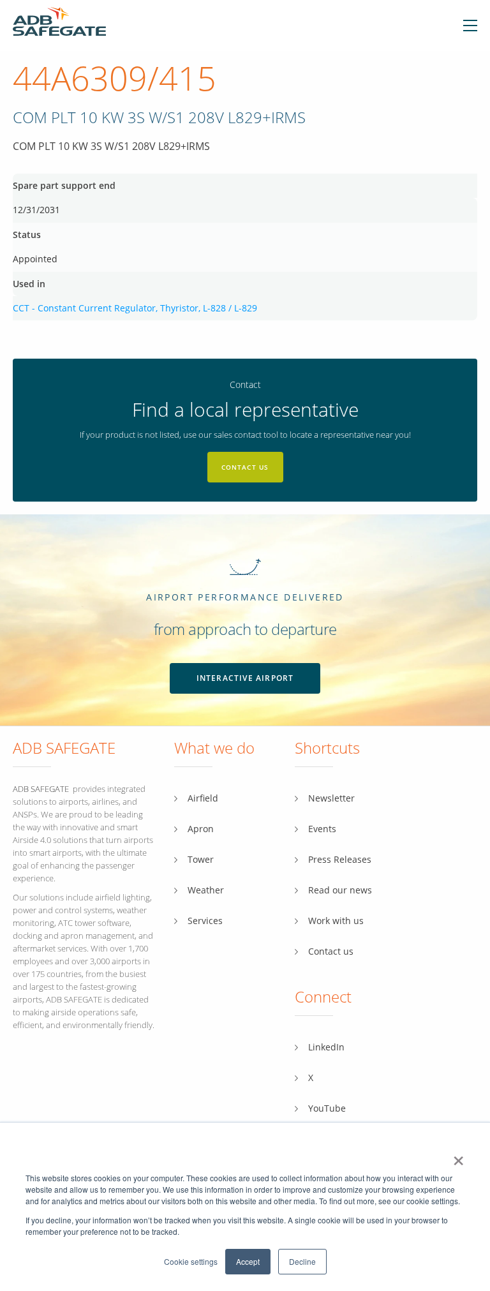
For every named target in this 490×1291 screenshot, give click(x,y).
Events (322, 829)
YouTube (327, 1108)
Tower (201, 859)
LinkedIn (326, 1047)
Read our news (340, 890)
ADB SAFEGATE (41, 789)
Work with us (336, 920)
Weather (206, 890)
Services (205, 920)
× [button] (458, 1156)
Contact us (245, 467)
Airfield (203, 798)
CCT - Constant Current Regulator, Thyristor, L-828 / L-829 (135, 308)
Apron (201, 829)
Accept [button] (248, 1261)
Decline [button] (302, 1261)
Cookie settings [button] (191, 1261)
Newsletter (331, 798)
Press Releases (339, 859)
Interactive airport (245, 678)
